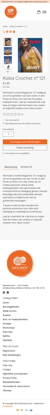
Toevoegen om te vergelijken (17, 153)
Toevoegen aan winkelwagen (25, 141)
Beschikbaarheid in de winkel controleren (23, 123)
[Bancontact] (22, 410)
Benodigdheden (11, 306)
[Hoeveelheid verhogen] (11, 134)
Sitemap (7, 390)
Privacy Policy (10, 377)
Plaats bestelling (25, 147)
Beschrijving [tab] (10, 166)
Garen (6, 302)
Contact (7, 369)
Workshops (9, 327)
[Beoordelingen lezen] (12, 114)
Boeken (7, 315)
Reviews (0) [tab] (26, 166)
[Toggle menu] (44, 12)
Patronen (8, 331)
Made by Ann (9, 310)
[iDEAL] (18, 410)
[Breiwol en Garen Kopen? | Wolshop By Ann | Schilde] (10, 12)
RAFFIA (6, 336)
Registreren (9, 350)
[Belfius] (26, 410)
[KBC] (31, 410)
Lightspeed (7, 406)
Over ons (7, 365)
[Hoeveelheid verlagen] (5, 134)
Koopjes (7, 323)
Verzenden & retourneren (16, 386)
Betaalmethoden (11, 382)
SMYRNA (7, 340)
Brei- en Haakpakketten (15, 319)
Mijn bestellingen (12, 354)
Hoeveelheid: (8, 129)
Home (5, 26)
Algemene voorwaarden (15, 373)
